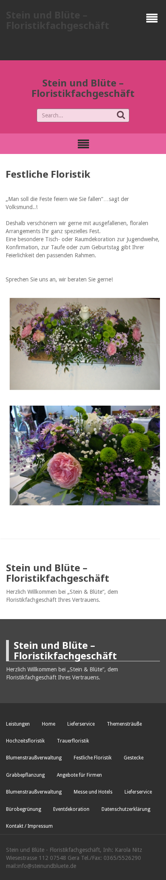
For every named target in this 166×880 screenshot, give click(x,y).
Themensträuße (124, 724)
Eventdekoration (71, 809)
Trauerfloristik (73, 741)
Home (48, 724)
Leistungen (18, 724)
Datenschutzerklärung (126, 809)
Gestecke (133, 758)
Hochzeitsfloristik (25, 741)
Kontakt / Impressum (29, 826)
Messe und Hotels (93, 792)
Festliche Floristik (93, 758)
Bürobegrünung (23, 809)
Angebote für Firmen (79, 775)
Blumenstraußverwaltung (34, 758)
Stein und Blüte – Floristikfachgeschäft (57, 20)
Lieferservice (81, 724)
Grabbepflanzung (25, 775)
